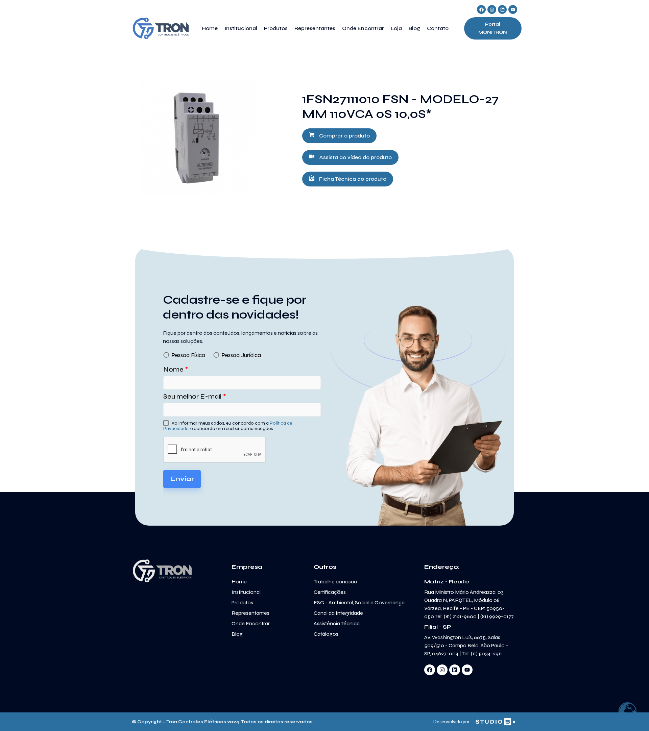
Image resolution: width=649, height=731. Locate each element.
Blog (414, 28)
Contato (438, 28)
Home (210, 28)
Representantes (314, 28)
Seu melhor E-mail (194, 396)
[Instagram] (491, 9)
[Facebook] (481, 9)
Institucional (240, 28)
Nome (175, 369)
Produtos (276, 28)
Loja (396, 28)
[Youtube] (512, 9)
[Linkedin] (502, 9)
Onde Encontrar (363, 28)
